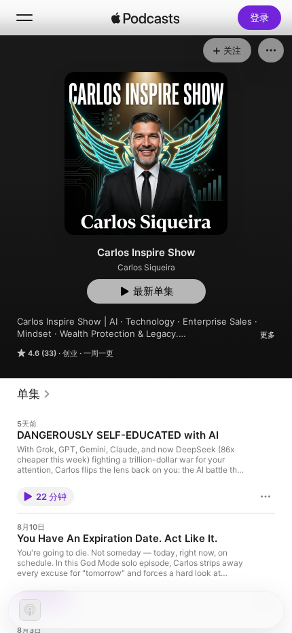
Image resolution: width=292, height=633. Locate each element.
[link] (34, 393)
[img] (145, 17)
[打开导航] (24, 18)
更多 (267, 335)
